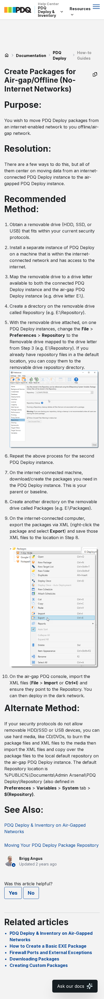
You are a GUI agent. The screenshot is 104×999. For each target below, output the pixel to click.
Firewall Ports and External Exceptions (51, 952)
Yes (13, 893)
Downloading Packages (34, 959)
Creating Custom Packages (39, 965)
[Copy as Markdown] (95, 74)
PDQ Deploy (59, 55)
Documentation (31, 55)
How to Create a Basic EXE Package (48, 946)
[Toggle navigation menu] (96, 6)
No (31, 893)
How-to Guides (84, 55)
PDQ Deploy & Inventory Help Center (6, 55)
